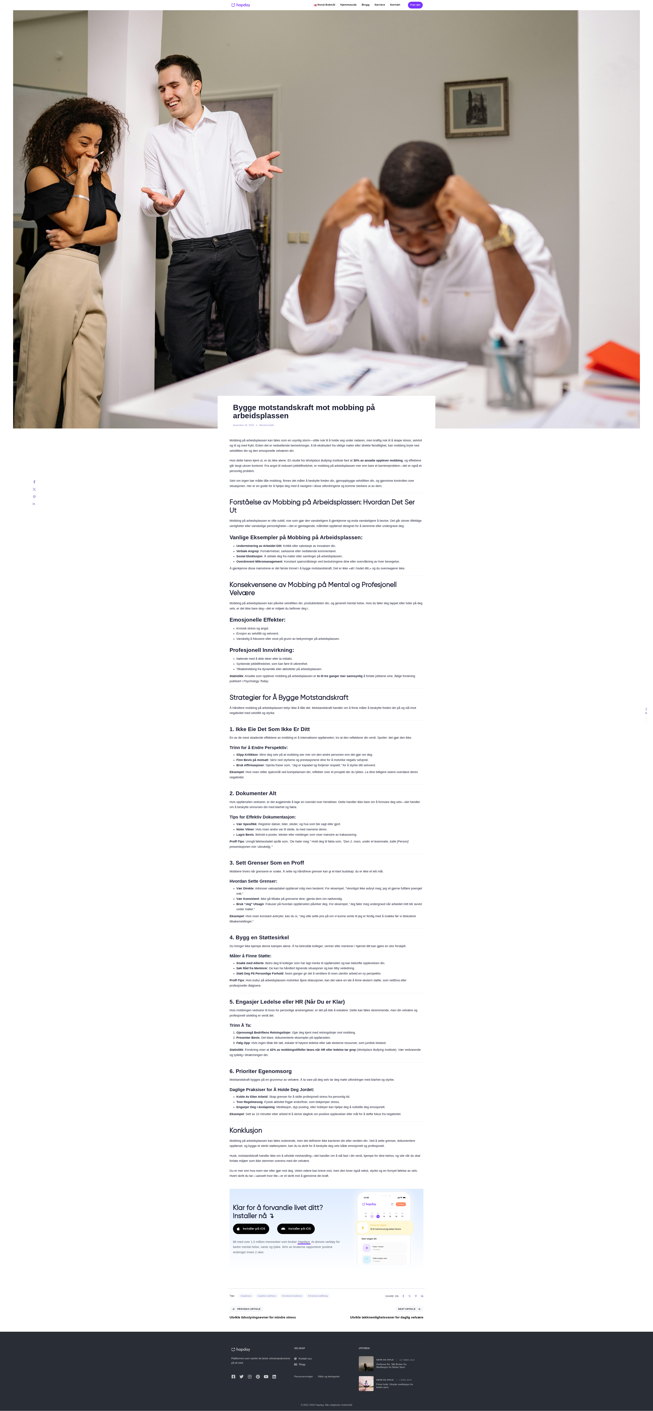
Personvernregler (303, 1376)
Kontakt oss (305, 1358)
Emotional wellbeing (318, 1296)
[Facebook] (38, 482)
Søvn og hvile (385, 1360)
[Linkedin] (38, 504)
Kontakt (395, 5)
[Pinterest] (38, 497)
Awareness (246, 1296)
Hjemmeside (348, 5)
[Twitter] (38, 489)
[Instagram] (250, 1377)
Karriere (380, 5)
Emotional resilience (292, 1296)
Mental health (266, 425)
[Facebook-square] (233, 1377)
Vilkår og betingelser (329, 1376)
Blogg (366, 5)
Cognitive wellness (267, 1296)
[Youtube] (266, 1377)
